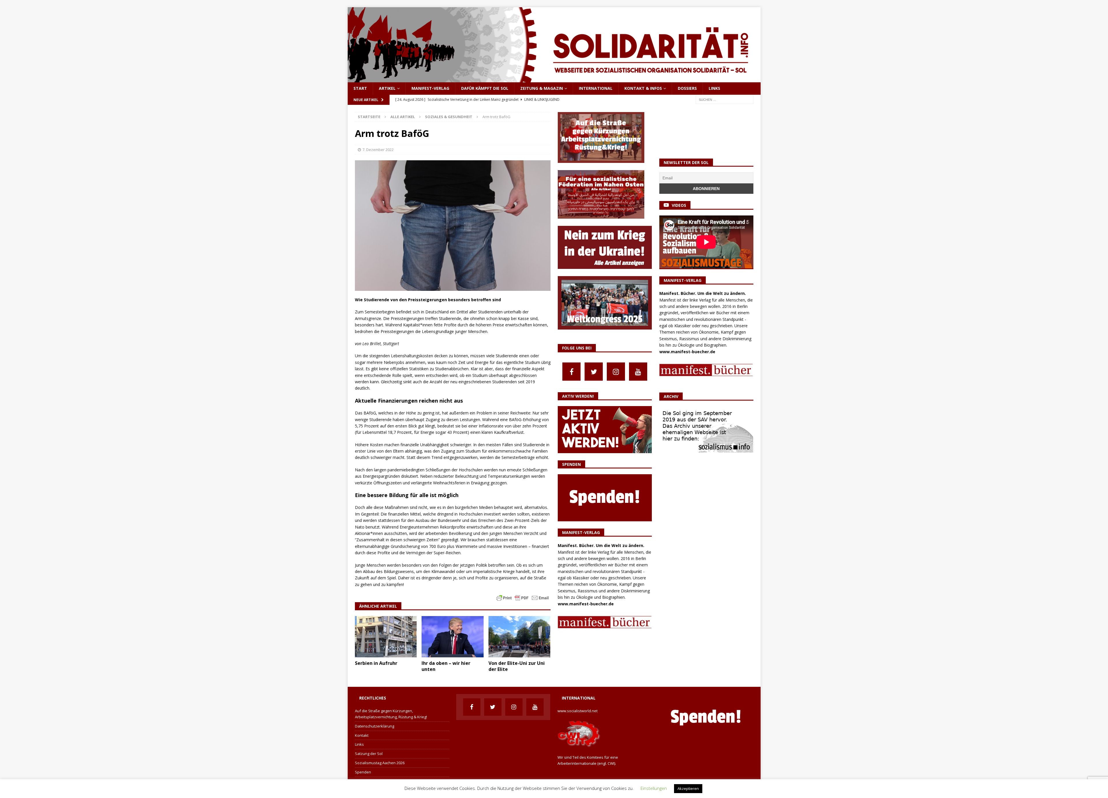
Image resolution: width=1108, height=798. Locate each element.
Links (714, 88)
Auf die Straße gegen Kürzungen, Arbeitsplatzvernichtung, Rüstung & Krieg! (391, 713)
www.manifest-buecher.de (586, 604)
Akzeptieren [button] (688, 788)
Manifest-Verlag (430, 88)
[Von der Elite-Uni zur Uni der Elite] (520, 636)
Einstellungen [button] (654, 788)
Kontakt (361, 735)
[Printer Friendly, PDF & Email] (523, 597)
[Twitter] (594, 371)
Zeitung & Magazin (541, 88)
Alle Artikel (402, 116)
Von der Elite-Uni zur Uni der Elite (517, 666)
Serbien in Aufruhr (376, 663)
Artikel (387, 88)
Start (360, 88)
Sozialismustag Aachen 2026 (380, 762)
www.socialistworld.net (577, 710)
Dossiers (687, 88)
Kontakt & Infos (643, 88)
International (596, 88)
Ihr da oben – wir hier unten (446, 666)
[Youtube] (638, 371)
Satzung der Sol (369, 753)
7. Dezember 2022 (378, 149)
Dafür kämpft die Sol (484, 88)
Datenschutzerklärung (374, 726)
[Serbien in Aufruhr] (386, 636)
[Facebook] (571, 371)
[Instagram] (616, 371)
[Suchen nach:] (724, 99)
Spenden (363, 772)
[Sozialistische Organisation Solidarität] (554, 79)
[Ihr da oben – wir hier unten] (453, 636)
